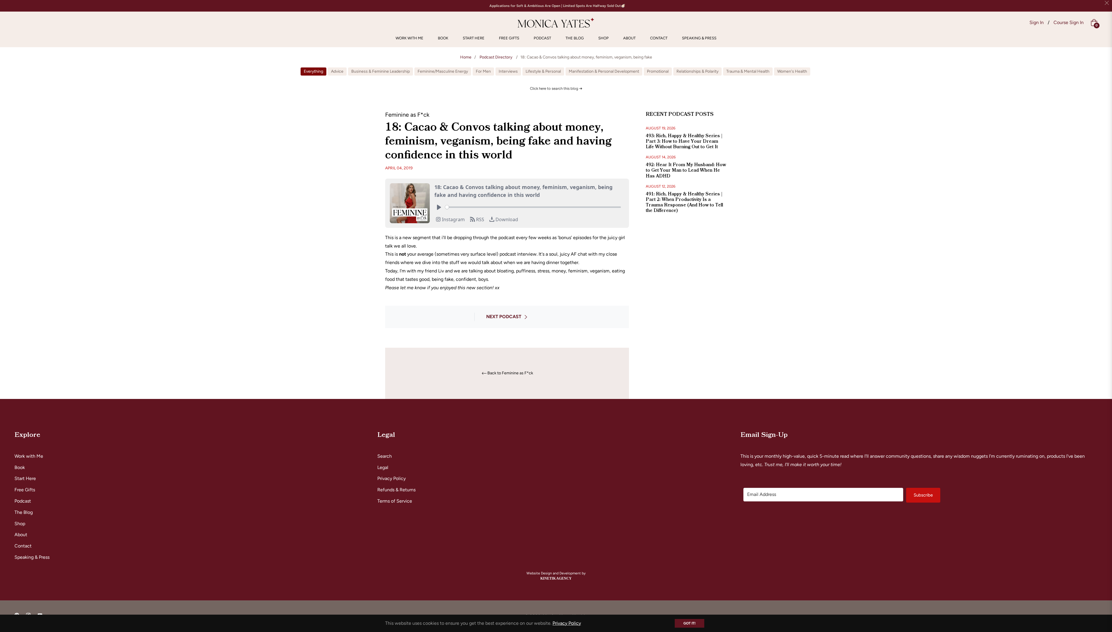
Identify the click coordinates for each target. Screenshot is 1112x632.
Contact (23, 546)
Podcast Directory (496, 57)
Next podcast (503, 316)
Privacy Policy (391, 478)
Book (19, 467)
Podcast (22, 501)
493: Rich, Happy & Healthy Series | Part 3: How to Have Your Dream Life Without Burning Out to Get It (684, 141)
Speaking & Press (32, 557)
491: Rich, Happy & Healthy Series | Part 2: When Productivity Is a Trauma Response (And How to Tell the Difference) (684, 202)
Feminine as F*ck (407, 114)
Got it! (689, 623)
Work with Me (28, 456)
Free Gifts (24, 489)
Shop (19, 523)
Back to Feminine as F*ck (510, 373)
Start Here (25, 478)
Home (465, 57)
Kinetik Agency (556, 578)
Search (384, 456)
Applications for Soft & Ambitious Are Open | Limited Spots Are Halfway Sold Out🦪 (557, 6)
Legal (382, 467)
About (20, 534)
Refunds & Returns (396, 489)
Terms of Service (394, 501)
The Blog (23, 512)
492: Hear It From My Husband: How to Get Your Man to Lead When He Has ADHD (686, 170)
